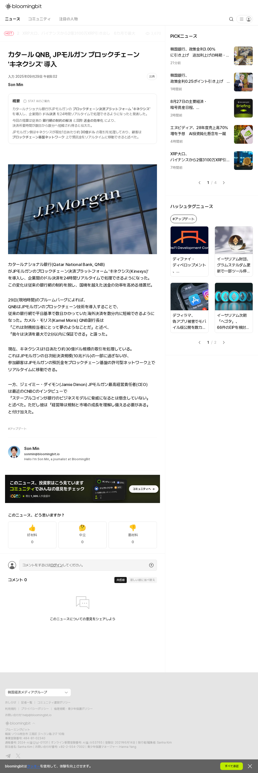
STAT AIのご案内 (39, 101)
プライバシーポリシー (35, 709)
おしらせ (10, 702)
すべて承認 (232, 766)
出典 (152, 76)
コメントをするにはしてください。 (53, 565)
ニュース (12, 19)
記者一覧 (26, 702)
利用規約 (10, 709)
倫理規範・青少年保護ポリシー (73, 709)
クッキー (33, 766)
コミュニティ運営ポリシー (54, 702)
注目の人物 (68, 19)
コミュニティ (39, 19)
